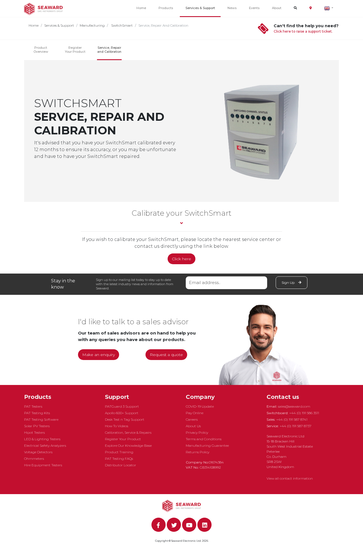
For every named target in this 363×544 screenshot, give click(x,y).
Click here (181, 258)
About (276, 8)
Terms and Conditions (203, 439)
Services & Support (200, 8)
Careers (192, 419)
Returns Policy (197, 452)
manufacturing (92, 25)
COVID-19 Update (200, 406)
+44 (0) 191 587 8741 (291, 419)
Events (254, 8)
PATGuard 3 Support (122, 406)
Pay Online (194, 413)
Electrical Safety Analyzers (45, 445)
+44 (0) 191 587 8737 (295, 426)
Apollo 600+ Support (121, 413)
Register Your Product (75, 50)
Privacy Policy (197, 432)
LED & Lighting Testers (42, 439)
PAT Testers (33, 406)
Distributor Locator (120, 465)
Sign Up (289, 282)
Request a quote (166, 354)
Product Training (119, 452)
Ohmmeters (34, 458)
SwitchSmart (121, 25)
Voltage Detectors (38, 452)
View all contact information (290, 478)
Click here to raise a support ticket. (303, 31)
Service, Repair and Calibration (109, 50)
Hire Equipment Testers (43, 465)
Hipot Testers (34, 432)
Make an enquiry (98, 354)
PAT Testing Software (41, 419)
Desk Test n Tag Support (124, 419)
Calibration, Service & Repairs (128, 432)
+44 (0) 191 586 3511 (304, 413)
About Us (193, 426)
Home (141, 8)
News (232, 8)
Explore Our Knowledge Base (128, 445)
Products (166, 8)
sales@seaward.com (294, 406)
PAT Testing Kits (37, 413)
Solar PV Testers (37, 426)
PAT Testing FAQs (119, 458)
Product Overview (40, 50)
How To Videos (116, 426)
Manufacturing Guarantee (207, 445)
